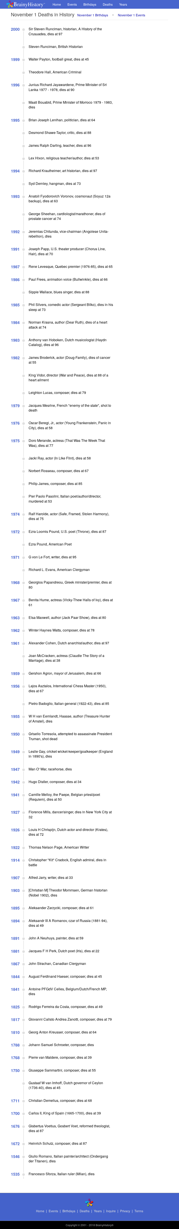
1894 (15, 921)
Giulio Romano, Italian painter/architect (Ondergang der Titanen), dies (68, 1158)
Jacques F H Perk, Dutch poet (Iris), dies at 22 (64, 950)
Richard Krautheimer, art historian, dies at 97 (63, 170)
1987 (15, 267)
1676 (15, 1126)
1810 (15, 1032)
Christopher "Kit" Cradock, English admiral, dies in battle (67, 862)
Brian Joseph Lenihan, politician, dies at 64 (62, 119)
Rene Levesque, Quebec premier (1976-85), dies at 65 (71, 266)
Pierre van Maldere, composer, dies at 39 (60, 1057)
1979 (15, 406)
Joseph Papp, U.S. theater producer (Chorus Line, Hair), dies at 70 (67, 251)
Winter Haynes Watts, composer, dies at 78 (62, 630)
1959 (15, 673)
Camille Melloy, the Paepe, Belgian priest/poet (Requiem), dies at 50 (64, 797)
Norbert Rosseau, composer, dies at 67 (59, 470)
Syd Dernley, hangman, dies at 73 (55, 183)
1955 (15, 716)
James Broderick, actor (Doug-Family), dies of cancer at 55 (69, 360)
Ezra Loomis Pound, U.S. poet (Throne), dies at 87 (67, 531)
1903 (15, 890)
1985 (15, 305)
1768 (15, 1057)
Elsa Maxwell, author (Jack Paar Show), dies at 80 (67, 617)
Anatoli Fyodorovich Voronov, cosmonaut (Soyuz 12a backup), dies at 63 (69, 198)
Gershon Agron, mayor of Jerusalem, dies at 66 (65, 673)
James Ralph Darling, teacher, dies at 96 (60, 145)
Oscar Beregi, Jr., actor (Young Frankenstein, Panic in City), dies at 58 (70, 425)
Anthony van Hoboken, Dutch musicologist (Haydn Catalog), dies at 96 (68, 342)
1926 (15, 830)
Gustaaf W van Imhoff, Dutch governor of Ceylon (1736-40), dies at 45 (66, 1085)
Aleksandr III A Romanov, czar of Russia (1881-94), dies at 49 (68, 923)
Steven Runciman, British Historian (56, 46)
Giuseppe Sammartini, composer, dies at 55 (62, 1070)
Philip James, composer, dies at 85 (55, 483)
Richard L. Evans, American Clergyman (59, 569)
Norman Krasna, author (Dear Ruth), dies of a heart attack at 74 (68, 324)
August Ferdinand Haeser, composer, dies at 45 (65, 976)
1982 (15, 358)
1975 (15, 441)
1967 (15, 600)
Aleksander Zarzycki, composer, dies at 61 (61, 907)
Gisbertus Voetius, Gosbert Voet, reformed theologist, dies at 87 (69, 1128)
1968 (15, 582)
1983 (15, 340)
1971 (15, 557)
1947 (15, 769)
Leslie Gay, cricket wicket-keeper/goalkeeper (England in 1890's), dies (71, 754)
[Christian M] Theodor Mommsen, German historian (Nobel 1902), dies (68, 892)
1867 (15, 964)
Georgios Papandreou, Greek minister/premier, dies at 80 (70, 584)
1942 (15, 782)
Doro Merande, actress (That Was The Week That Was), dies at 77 (67, 443)
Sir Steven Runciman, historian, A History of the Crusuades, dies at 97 (65, 31)
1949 (15, 752)
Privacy (125, 1211)
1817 (15, 1019)
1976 (15, 423)
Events (72, 4)
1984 (15, 322)
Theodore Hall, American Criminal (55, 71)
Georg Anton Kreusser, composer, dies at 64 (62, 1032)
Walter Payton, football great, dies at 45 (59, 59)
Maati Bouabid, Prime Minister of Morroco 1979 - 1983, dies (71, 105)
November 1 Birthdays (92, 15)
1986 (15, 279)
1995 (15, 120)
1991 (15, 249)
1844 (15, 976)
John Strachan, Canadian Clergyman (57, 963)
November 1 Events (131, 15)
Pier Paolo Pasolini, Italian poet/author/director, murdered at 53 (65, 498)
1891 (15, 938)
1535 (15, 1174)
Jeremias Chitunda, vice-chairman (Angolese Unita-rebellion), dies (68, 234)
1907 (15, 878)
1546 (15, 1156)
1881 (15, 951)
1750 (15, 1070)
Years (123, 4)
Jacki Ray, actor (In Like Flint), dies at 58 (60, 458)
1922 (15, 847)
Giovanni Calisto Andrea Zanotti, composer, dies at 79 (70, 1019)
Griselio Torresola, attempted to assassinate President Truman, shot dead (70, 736)
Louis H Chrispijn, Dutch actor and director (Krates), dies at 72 (68, 832)
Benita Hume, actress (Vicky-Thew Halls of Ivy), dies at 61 (71, 602)
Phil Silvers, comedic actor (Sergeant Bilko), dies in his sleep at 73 (71, 307)
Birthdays (89, 4)
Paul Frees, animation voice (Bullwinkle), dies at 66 (68, 279)
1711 (15, 1101)
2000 (15, 29)
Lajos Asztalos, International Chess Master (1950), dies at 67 (67, 688)
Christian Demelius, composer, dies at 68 (60, 1100)
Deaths (108, 4)
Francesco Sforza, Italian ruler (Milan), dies (62, 1173)
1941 (15, 795)
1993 (15, 196)
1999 (15, 59)
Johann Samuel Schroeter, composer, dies (61, 1044)
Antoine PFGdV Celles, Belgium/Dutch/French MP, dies (68, 991)
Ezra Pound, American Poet (50, 544)
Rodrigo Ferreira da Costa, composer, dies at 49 (66, 1006)
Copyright (71, 1225)
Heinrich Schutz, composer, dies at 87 (58, 1143)
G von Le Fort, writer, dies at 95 (52, 556)
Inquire (111, 1211)
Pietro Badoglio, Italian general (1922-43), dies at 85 (69, 703)
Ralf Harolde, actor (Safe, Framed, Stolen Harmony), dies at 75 (69, 516)
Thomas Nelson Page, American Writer (59, 847)
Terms (138, 1211)
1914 (15, 860)
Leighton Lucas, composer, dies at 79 (57, 392)
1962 (15, 630)
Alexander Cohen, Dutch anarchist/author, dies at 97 (69, 642)
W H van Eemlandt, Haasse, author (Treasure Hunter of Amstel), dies (69, 718)
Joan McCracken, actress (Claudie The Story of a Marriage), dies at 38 (66, 658)
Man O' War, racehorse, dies (50, 769)
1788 (15, 1045)
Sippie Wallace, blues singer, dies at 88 (59, 291)
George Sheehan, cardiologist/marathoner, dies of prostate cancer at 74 (67, 216)
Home (57, 4)
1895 (15, 908)
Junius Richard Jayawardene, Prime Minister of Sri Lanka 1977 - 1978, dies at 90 (68, 87)
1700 (15, 1113)
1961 (15, 643)
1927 (15, 812)
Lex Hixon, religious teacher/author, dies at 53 (64, 157)
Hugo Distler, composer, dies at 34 (55, 781)
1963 (15, 618)
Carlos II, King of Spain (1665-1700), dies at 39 (65, 1113)
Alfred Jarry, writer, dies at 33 (51, 877)
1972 (15, 532)
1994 (15, 171)
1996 (15, 85)
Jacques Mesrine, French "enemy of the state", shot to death (70, 408)
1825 (15, 1007)
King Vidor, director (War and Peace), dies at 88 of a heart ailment (68, 377)
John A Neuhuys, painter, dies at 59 (56, 937)
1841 (15, 989)
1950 (15, 734)
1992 (15, 232)
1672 (15, 1143)
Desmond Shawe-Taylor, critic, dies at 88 (60, 132)
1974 (15, 514)
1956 (15, 686)
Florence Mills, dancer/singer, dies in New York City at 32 (70, 814)
